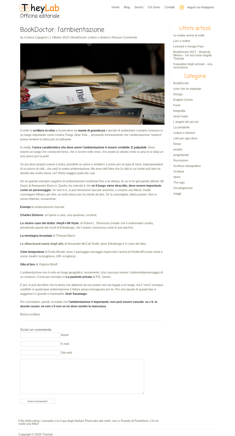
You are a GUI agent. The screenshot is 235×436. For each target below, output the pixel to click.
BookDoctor (78, 37)
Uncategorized (182, 188)
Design (178, 94)
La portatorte (181, 127)
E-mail (64, 343)
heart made (180, 116)
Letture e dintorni (99, 37)
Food (176, 105)
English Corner (183, 99)
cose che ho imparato (187, 88)
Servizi (138, 7)
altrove (154, 181)
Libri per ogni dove (185, 138)
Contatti (169, 7)
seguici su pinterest (182, 7)
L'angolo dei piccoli (185, 121)
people (177, 149)
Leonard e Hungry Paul (188, 46)
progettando (181, 154)
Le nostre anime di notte (189, 35)
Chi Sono (154, 7)
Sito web (66, 352)
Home (116, 7)
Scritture (178, 171)
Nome (64, 335)
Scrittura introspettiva (187, 166)
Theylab (47, 434)
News (177, 143)
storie (176, 177)
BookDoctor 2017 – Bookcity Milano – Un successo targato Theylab (192, 55)
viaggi (177, 193)
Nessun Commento (124, 37)
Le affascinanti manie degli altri (41, 243)
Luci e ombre (181, 40)
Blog (127, 7)
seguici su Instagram (200, 7)
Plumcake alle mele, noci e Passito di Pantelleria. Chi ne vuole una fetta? (88, 422)
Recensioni (180, 160)
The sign (179, 182)
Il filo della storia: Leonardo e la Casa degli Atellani (51, 420)
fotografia (179, 110)
